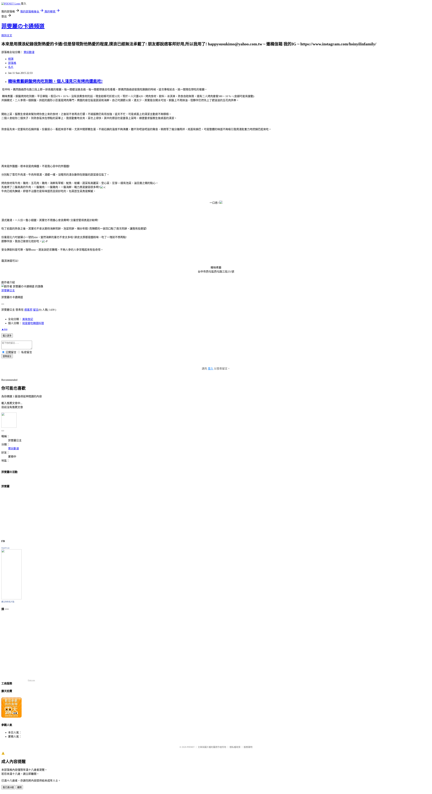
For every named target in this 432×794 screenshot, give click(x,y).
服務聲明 (248, 747)
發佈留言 (7, 356)
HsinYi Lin (5, 548)
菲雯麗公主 (8, 290)
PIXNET (191, 747)
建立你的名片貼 (7, 602)
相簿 (11, 59)
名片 (11, 67)
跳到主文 (6, 35)
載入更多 (7, 335)
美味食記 (27, 319)
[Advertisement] (26, 513)
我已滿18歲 (8, 787)
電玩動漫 (29, 52)
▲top (4, 329)
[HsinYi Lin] (11, 598)
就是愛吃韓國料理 (33, 323)
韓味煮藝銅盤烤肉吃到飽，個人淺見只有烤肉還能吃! (55, 81)
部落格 (12, 63)
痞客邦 (28, 309)
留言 (35, 309)
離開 (19, 787)
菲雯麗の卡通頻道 (23, 26)
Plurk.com (31, 680)
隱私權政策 (235, 747)
